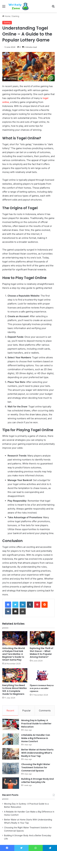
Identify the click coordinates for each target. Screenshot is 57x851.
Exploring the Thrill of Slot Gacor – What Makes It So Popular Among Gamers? (41, 652)
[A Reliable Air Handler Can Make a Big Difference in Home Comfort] (10, 739)
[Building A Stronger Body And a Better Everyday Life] (10, 783)
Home (7, 16)
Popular (26, 710)
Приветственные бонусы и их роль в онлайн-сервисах (42, 688)
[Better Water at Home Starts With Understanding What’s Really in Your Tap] (10, 754)
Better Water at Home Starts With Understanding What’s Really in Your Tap (37, 753)
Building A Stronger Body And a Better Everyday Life (37, 780)
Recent (10, 710)
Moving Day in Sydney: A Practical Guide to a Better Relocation (36, 723)
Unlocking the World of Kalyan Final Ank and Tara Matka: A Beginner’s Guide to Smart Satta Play (13, 654)
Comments (45, 710)
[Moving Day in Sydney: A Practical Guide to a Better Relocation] (10, 724)
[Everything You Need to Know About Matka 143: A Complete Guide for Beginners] (14, 675)
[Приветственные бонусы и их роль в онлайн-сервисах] (42, 675)
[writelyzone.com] (20, 6)
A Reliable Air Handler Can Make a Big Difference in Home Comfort (35, 738)
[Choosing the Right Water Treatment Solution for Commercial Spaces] (10, 768)
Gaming (15, 16)
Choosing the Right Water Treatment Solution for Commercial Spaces (35, 767)
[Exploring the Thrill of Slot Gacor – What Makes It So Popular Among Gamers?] (42, 638)
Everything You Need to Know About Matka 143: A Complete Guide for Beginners (14, 689)
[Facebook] (8, 605)
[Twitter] (15, 605)
